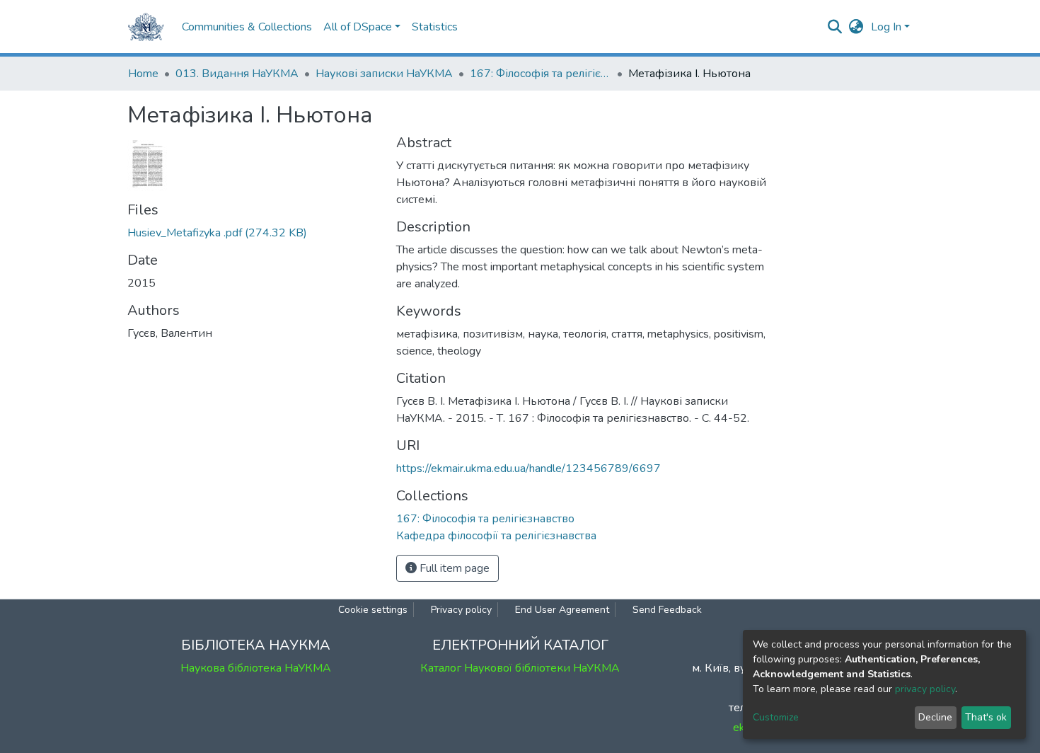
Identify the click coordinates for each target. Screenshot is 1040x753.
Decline (935, 717)
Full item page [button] (453, 568)
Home (143, 73)
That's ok (986, 717)
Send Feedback (667, 609)
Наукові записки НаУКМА (384, 73)
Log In (886, 27)
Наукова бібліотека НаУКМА (255, 668)
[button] (856, 26)
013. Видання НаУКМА (237, 73)
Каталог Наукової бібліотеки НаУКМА (520, 668)
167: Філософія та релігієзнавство (540, 73)
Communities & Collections (247, 27)
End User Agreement (562, 609)
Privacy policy (461, 609)
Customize (776, 717)
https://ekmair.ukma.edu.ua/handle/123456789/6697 (528, 468)
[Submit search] (835, 27)
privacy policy (925, 689)
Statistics (435, 27)
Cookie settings (373, 609)
